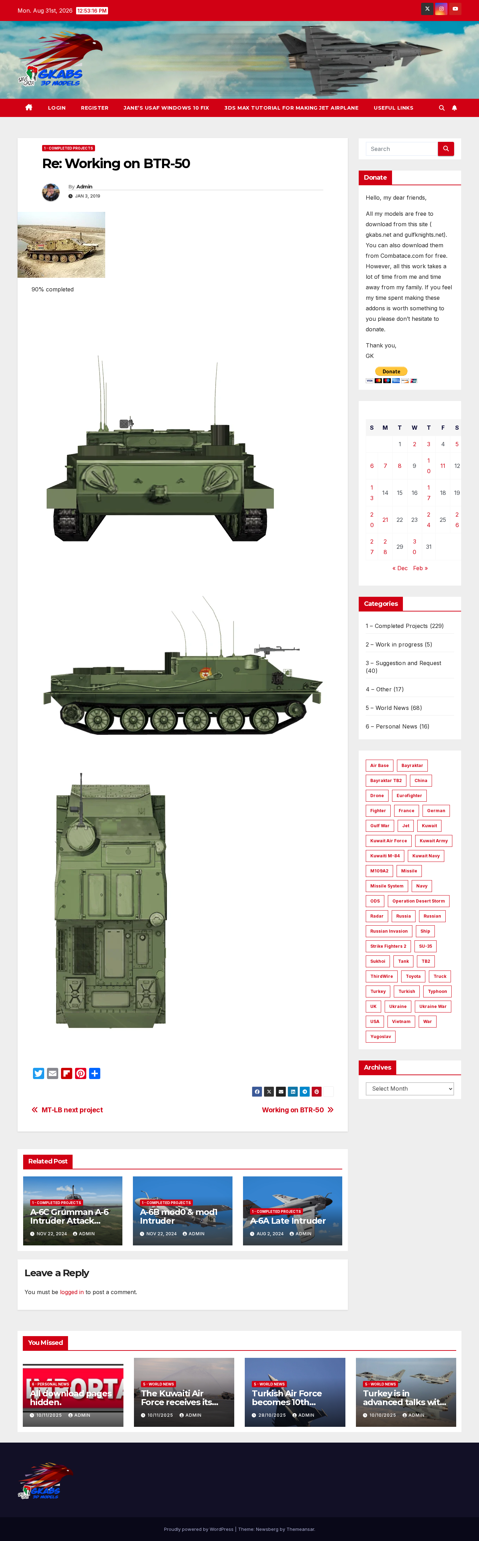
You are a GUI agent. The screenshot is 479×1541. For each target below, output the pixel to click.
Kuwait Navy (426, 855)
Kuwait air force (388, 840)
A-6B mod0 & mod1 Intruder (178, 1216)
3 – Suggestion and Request (403, 662)
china (420, 780)
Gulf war (380, 825)
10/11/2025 (49, 1415)
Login (57, 108)
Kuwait (429, 825)
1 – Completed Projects (397, 625)
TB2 (425, 961)
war (427, 1021)
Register (94, 108)
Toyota (413, 976)
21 (385, 519)
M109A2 (379, 870)
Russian (432, 916)
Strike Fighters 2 (388, 946)
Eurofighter (409, 795)
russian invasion (389, 931)
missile (409, 870)
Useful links (393, 108)
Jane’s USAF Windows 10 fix (166, 108)
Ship (425, 931)
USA (374, 1021)
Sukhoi (377, 961)
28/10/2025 (273, 1415)
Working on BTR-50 (293, 1110)
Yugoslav (380, 1036)
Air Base (379, 765)
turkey (378, 991)
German (436, 810)
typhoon (437, 991)
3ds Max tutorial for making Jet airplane (291, 108)
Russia (403, 916)
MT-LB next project (72, 1110)
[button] (442, 107)
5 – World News (387, 707)
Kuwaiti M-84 (385, 855)
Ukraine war (433, 1006)
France (406, 810)
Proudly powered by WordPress (199, 1529)
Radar (377, 916)
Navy (421, 886)
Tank (403, 961)
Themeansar (300, 1529)
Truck (439, 976)
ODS (375, 901)
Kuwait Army (434, 840)
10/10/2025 (384, 1415)
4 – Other (379, 689)
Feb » (420, 568)
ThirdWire (381, 976)
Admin (84, 187)
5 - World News (158, 1384)
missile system (387, 886)
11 (442, 465)
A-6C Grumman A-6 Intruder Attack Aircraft (69, 1221)
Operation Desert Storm (418, 901)
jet (405, 825)
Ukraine (398, 1006)
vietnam (401, 1021)
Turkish (406, 991)
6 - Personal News (50, 1384)
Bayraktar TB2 (386, 780)
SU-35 (425, 946)
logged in (72, 1291)
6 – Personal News (391, 726)
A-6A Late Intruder (288, 1221)
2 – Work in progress (394, 644)
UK (373, 1006)
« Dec (400, 568)
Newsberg (267, 1529)
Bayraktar (412, 765)
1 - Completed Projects (68, 148)
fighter (378, 810)
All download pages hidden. (70, 1397)
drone (377, 795)
